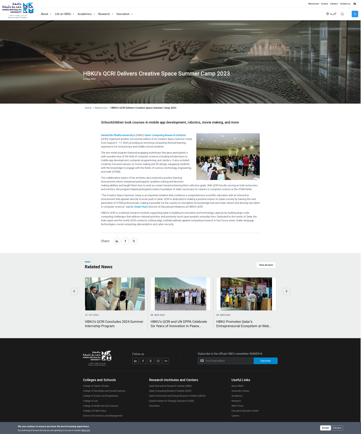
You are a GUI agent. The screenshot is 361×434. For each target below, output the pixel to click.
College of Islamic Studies (96, 386)
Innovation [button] (122, 14)
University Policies (240, 391)
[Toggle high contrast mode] (354, 4)
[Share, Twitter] (133, 241)
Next (286, 291)
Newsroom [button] (313, 3)
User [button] (355, 14)
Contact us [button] (345, 3)
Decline (337, 428)
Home (88, 107)
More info (86, 430)
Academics (237, 395)
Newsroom (101, 107)
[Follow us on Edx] (166, 361)
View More (154, 406)
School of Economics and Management (103, 415)
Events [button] (324, 3)
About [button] (44, 14)
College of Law (90, 401)
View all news (266, 265)
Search (342, 14)
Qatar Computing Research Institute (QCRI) (170, 391)
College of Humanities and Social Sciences (104, 391)
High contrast (354, 4)
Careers (235, 415)
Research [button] (104, 14)
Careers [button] (334, 3)
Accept (325, 428)
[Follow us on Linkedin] (135, 361)
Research (236, 401)
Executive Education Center (245, 410)
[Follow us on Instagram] (158, 361)
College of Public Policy (94, 410)
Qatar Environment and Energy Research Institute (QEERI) (177, 395)
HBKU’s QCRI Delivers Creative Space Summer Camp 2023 (143, 107)
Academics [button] (85, 14)
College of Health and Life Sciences (100, 406)
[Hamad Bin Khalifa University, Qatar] (17, 10)
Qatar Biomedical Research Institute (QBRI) (170, 386)
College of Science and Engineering (100, 395)
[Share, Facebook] (125, 241)
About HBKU (238, 386)
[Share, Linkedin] (116, 241)
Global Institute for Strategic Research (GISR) (171, 401)
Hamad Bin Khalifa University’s (118, 135)
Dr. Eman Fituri (139, 206)
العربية (333, 13)
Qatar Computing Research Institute (165, 135)
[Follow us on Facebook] (143, 361)
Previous (74, 291)
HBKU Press (237, 406)
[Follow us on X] (151, 361)
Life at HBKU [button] (63, 14)
